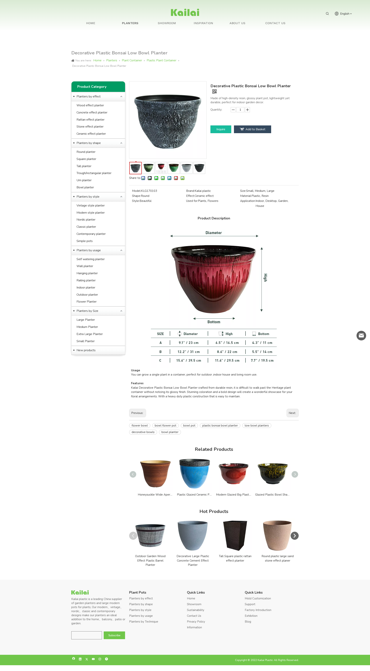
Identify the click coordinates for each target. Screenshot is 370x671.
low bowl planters (257, 425)
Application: (248, 201)
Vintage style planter (91, 205)
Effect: (190, 196)
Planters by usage (89, 250)
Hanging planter (87, 273)
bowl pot (189, 425)
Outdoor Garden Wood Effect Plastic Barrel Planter (150, 560)
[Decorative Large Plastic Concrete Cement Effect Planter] (192, 535)
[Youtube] (93, 659)
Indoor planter (86, 287)
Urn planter (84, 180)
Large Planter (86, 320)
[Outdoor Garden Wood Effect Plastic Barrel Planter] (150, 535)
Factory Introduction (258, 610)
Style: (136, 201)
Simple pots (85, 241)
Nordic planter (86, 219)
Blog (248, 622)
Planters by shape (89, 143)
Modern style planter (91, 213)
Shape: (136, 196)
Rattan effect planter (90, 120)
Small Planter (86, 341)
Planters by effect (89, 96)
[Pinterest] (106, 659)
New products (86, 350)
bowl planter (169, 432)
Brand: (190, 191)
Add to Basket (255, 129)
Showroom (194, 604)
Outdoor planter (87, 295)
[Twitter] (86, 659)
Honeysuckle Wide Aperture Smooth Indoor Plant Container (155, 495)
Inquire (220, 129)
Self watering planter (91, 259)
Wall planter (85, 266)
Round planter (86, 152)
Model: (136, 191)
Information (194, 627)
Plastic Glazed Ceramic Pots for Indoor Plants (194, 495)
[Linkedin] (80, 659)
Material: (245, 196)
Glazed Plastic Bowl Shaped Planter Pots (272, 495)
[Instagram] (100, 659)
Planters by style (88, 197)
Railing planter (86, 280)
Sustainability (195, 610)
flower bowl (140, 425)
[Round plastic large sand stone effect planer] (277, 535)
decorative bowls (143, 432)
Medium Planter (87, 327)
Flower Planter (87, 302)
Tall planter (84, 166)
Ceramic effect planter (91, 134)
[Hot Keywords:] (327, 13)
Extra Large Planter (90, 334)
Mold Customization (258, 598)
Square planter (86, 159)
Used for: (192, 201)
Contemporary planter (91, 234)
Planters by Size (87, 311)
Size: (243, 191)
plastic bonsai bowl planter (220, 425)
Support (250, 604)
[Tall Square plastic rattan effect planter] (235, 535)
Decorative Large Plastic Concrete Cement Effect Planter (193, 560)
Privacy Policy (196, 622)
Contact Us (194, 616)
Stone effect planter (90, 126)
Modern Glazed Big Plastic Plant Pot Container (233, 495)
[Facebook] (73, 659)
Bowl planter (85, 187)
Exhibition (251, 616)
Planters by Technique (143, 622)
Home (191, 598)
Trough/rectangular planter (94, 173)
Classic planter (86, 227)
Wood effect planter (90, 105)
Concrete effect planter (92, 112)
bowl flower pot (165, 425)
